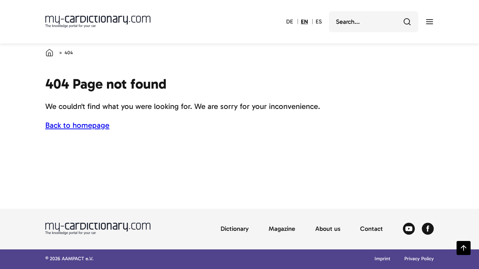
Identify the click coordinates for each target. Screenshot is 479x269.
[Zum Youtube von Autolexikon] (409, 229)
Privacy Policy (419, 259)
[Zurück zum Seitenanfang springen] (464, 248)
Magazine (282, 229)
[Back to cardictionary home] (97, 22)
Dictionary (235, 229)
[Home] (49, 52)
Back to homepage (77, 125)
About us (327, 229)
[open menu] (429, 22)
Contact (371, 229)
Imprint (382, 259)
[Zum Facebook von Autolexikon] (428, 229)
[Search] (407, 22)
